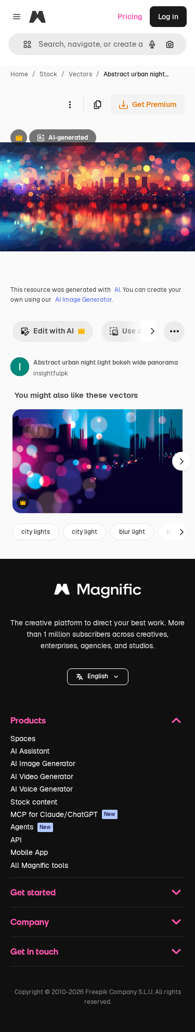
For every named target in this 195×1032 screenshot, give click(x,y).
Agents (30, 827)
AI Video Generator (41, 776)
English (97, 676)
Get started (33, 892)
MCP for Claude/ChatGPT (62, 814)
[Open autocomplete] (23, 44)
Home (19, 74)
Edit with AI (47, 333)
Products (28, 720)
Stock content (33, 802)
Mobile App (29, 852)
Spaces (22, 738)
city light (84, 532)
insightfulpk (50, 373)
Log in (168, 16)
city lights (35, 532)
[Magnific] (97, 592)
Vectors (80, 74)
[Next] (152, 331)
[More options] (69, 104)
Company (29, 921)
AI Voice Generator (41, 789)
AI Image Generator (42, 763)
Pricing (130, 16)
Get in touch (34, 951)
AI (117, 290)
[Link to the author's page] (19, 368)
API (16, 840)
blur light (132, 532)
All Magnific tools (39, 865)
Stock (48, 74)
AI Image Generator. (84, 300)
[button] (97, 676)
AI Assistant (29, 751)
